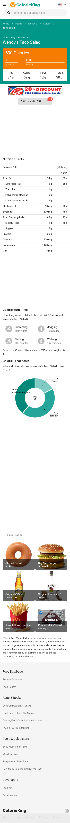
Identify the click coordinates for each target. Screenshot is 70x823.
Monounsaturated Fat (17, 200)
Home (6, 23)
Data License (10, 795)
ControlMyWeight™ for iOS (17, 705)
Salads (47, 23)
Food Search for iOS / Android (19, 713)
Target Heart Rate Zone (16, 761)
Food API (7, 788)
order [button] (29, 59)
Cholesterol (9, 206)
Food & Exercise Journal (16, 728)
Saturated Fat (13, 183)
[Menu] (5, 5)
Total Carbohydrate (13, 217)
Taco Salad (9, 27)
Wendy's (32, 23)
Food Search (9, 687)
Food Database (13, 671)
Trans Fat (10, 189)
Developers (10, 779)
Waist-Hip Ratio (11, 754)
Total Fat (7, 178)
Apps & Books (12, 697)
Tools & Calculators (16, 738)
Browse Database (12, 679)
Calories (7, 167)
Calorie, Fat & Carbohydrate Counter (22, 720)
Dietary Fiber (12, 222)
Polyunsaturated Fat (16, 195)
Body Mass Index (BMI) (15, 746)
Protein (7, 234)
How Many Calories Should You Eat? (22, 769)
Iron (5, 250)
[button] (62, 4)
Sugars (9, 228)
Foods (18, 23)
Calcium (7, 239)
